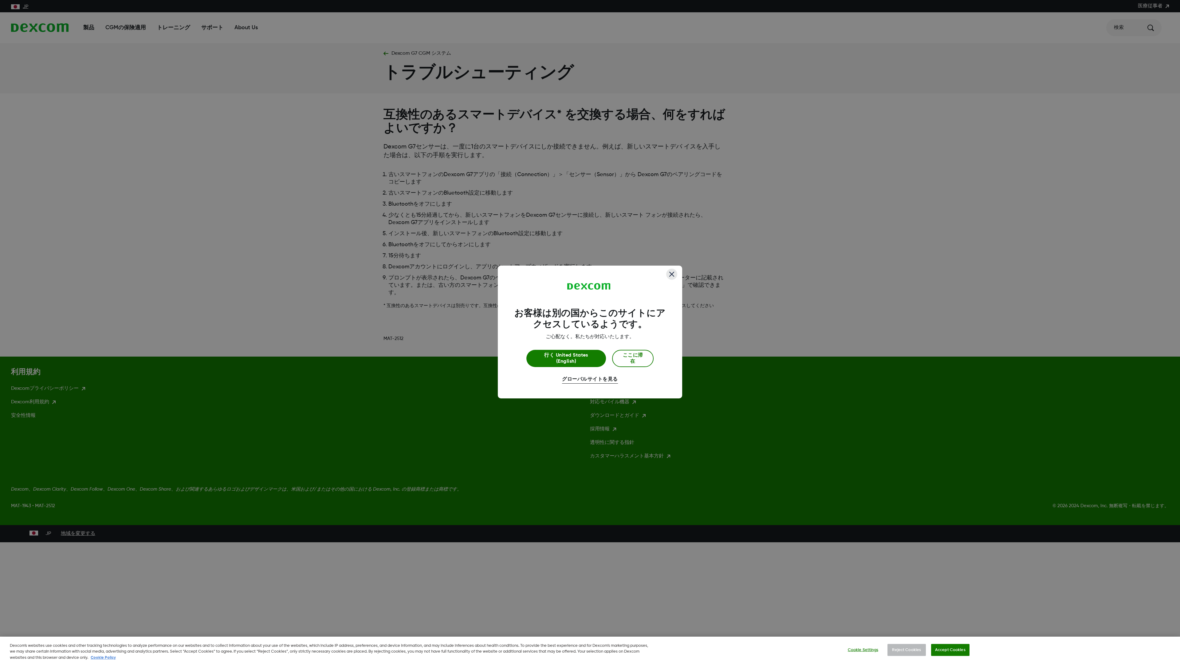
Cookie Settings (863, 650)
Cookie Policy (103, 658)
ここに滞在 (633, 358)
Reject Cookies (906, 650)
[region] (590, 650)
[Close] (671, 274)
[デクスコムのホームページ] (589, 286)
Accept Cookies (950, 650)
